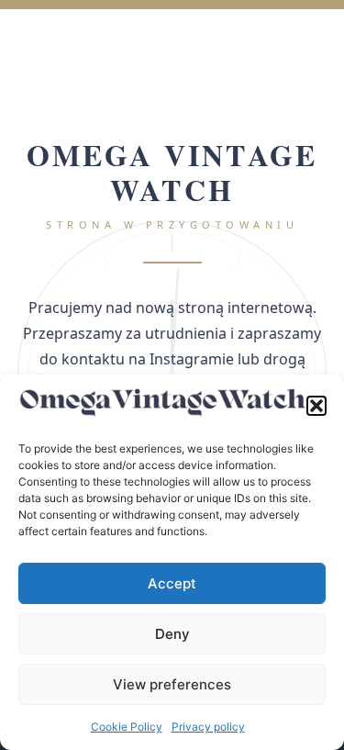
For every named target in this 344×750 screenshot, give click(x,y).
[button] (316, 406)
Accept (172, 583)
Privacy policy (208, 726)
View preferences (172, 684)
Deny (172, 634)
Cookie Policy (126, 726)
